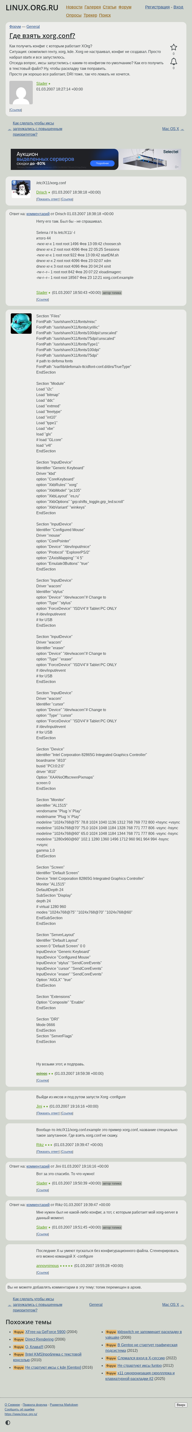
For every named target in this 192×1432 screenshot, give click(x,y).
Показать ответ (48, 199)
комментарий (38, 214)
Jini (39, 1106)
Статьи (109, 7)
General (33, 27)
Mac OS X (170, 129)
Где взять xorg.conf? (42, 35)
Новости (74, 7)
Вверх (181, 1405)
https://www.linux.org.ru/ (21, 1414)
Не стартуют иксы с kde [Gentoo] (53, 1367)
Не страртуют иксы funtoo (140, 1366)
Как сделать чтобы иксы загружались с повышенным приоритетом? (37, 128)
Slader (41, 84)
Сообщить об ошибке (19, 1409)
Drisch (41, 192)
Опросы (73, 15)
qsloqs (41, 1074)
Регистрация (157, 7)
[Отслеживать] (173, 61)
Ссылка (15, 110)
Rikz (40, 1145)
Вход (178, 7)
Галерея (93, 7)
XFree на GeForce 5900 (45, 1332)
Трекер (90, 15)
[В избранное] (173, 47)
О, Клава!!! (34, 1347)
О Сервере (12, 1404)
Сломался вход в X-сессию (141, 1358)
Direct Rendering (39, 1339)
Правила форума (35, 1404)
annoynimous (47, 1266)
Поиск (105, 15)
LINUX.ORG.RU (32, 7)
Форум (124, 7)
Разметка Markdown (64, 1404)
